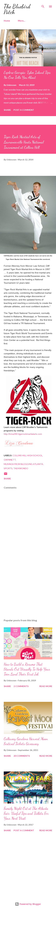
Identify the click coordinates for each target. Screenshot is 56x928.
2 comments (21, 686)
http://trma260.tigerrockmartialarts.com (23, 434)
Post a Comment (24, 110)
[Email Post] (5, 474)
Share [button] (7, 110)
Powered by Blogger (30, 904)
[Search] (43, 5)
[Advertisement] (28, 589)
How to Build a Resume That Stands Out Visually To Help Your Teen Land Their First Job (27, 669)
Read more (45, 686)
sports (8, 468)
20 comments (22, 755)
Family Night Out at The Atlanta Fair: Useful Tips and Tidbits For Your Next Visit (26, 813)
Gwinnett (10, 459)
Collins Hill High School (27, 455)
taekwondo (20, 468)
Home (7, 20)
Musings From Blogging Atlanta (23, 464)
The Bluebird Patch (17, 9)
